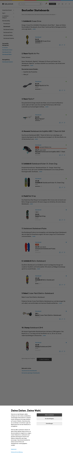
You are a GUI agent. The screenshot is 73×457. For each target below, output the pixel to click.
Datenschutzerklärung (17, 452)
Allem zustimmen (49, 415)
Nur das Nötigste (49, 418)
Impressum (13, 449)
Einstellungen (49, 423)
